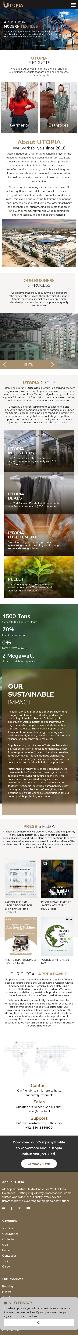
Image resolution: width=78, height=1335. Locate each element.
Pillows (6, 1291)
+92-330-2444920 (39, 1128)
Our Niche (8, 1239)
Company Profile (39, 1163)
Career (6, 1266)
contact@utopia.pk (39, 1095)
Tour (5, 1261)
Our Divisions (10, 1233)
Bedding (7, 1286)
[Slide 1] (35, 45)
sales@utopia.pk (39, 1111)
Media (6, 1250)
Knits (28, 364)
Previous (4, 107)
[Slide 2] (42, 45)
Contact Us (9, 1255)
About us (7, 1228)
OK (39, 1322)
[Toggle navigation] (73, 5)
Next (74, 107)
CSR (5, 1244)
